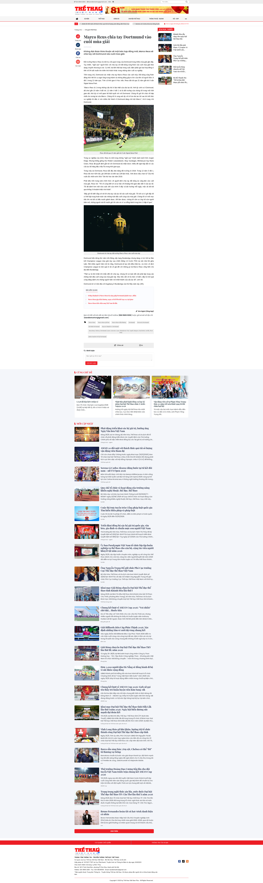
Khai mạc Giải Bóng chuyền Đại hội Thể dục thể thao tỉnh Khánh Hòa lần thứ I (126, 589)
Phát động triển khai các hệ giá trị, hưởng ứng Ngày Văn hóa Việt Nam (125, 430)
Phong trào (104, 661)
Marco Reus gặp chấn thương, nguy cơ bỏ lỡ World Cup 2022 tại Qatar (110, 299)
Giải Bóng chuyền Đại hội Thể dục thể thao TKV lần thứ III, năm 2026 (126, 649)
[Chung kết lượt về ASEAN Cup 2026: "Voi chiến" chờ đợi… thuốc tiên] (86, 613)
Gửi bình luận (91, 363)
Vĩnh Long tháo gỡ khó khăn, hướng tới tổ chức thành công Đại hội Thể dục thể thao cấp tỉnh (125, 731)
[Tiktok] (183, 861)
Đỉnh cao (103, 641)
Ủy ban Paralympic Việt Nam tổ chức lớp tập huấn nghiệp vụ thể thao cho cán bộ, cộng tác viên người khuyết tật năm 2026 (127, 548)
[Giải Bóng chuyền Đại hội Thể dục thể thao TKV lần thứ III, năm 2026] (86, 653)
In (142, 345)
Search (186, 1)
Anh (102, 763)
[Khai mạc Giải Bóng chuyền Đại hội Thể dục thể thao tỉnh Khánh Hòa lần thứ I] (86, 593)
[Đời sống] (147, 10)
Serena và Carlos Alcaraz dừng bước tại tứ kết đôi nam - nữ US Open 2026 (126, 24)
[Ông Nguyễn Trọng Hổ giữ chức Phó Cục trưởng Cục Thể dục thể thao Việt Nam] (86, 574)
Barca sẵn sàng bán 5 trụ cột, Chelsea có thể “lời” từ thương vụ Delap (126, 750)
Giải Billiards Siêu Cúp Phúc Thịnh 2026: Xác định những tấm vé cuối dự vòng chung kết (124, 629)
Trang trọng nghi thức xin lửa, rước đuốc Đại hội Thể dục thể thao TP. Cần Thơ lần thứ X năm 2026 (127, 793)
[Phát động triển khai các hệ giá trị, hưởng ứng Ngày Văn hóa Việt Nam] (86, 434)
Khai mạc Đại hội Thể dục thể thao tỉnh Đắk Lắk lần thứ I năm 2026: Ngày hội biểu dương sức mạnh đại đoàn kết (126, 709)
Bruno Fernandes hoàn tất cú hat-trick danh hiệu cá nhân (127, 813)
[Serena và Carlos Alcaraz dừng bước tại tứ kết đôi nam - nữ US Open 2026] (86, 474)
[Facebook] (179, 861)
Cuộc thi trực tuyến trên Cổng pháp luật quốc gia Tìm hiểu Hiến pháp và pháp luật (126, 509)
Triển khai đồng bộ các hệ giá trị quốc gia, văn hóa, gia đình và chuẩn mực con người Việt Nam (126, 527)
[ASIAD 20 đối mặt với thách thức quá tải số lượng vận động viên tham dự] (86, 454)
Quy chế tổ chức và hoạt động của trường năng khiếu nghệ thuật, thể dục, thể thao (125, 489)
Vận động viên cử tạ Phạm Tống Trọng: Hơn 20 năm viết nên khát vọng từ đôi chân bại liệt (170, 404)
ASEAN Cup (104, 701)
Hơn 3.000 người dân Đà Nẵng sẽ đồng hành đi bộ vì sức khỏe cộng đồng (127, 668)
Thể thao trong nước (106, 602)
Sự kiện (103, 502)
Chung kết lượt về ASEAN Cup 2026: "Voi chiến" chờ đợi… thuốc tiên (125, 609)
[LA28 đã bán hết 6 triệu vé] (93, 387)
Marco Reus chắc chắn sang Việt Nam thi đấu (102, 303)
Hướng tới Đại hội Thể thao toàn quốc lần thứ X (114, 723)
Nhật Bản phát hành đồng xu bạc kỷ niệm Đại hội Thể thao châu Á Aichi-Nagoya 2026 (130, 404)
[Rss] (187, 861)
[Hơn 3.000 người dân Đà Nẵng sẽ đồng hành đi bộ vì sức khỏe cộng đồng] (86, 673)
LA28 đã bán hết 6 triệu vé (87, 402)
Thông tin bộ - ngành (106, 442)
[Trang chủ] (77, 18)
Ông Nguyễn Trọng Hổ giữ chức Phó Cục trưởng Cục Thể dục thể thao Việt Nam (126, 569)
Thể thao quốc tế (105, 462)
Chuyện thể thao (80, 396)
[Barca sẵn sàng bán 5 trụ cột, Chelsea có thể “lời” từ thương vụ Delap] (86, 755)
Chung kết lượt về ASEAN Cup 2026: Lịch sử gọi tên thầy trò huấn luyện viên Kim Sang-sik (126, 688)
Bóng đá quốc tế (105, 621)
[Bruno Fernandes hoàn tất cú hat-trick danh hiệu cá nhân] (86, 817)
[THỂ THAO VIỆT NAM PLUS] (88, 10)
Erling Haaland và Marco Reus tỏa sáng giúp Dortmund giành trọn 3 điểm (112, 296)
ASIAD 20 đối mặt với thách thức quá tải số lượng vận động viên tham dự (126, 449)
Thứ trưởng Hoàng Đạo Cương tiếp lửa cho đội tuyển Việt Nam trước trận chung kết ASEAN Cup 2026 (126, 771)
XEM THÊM (114, 831)
